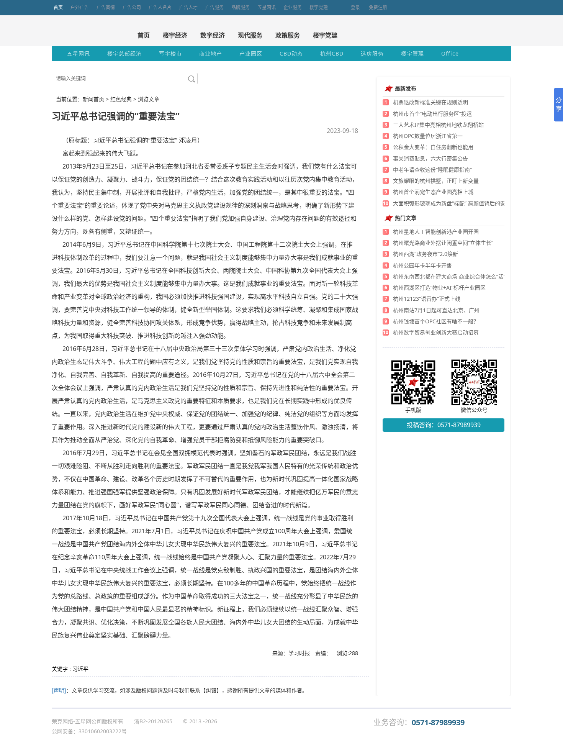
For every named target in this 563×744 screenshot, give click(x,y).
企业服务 (292, 7)
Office (450, 53)
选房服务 (372, 53)
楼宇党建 (318, 7)
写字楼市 (170, 53)
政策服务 (287, 35)
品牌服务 (240, 7)
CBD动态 (291, 53)
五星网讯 (266, 7)
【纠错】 (211, 690)
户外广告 (79, 7)
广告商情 (106, 7)
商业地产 (210, 53)
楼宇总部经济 (124, 53)
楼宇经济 (175, 35)
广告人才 (188, 7)
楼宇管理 (412, 53)
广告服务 (214, 7)
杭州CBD (332, 53)
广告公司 (132, 7)
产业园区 (250, 53)
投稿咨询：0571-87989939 (444, 425)
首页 (58, 7)
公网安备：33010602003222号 (89, 731)
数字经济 (212, 35)
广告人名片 (160, 7)
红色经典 (121, 99)
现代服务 (250, 35)
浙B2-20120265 (153, 721)
